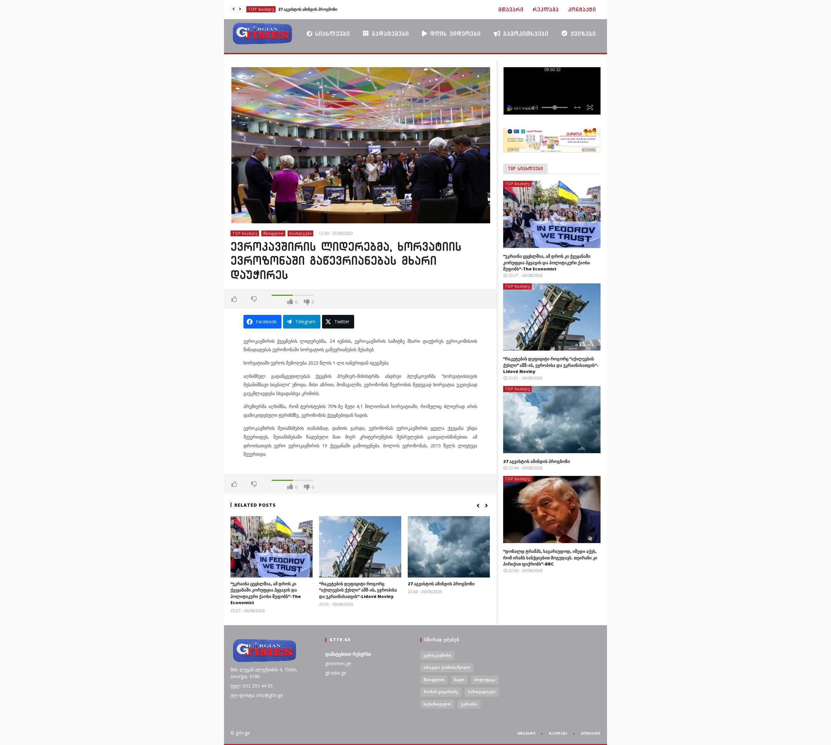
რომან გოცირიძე (441, 691)
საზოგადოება (482, 691)
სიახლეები (331, 33)
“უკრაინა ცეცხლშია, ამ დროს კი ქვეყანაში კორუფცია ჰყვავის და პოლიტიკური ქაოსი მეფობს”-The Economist (265, 593)
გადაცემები (389, 33)
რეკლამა (546, 9)
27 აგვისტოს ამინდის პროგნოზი (441, 584)
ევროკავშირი (438, 655)
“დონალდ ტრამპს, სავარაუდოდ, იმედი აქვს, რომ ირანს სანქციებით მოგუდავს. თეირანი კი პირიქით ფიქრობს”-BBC (327, 9)
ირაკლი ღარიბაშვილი (447, 667)
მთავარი (511, 9)
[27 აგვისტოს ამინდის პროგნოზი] (449, 546)
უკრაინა (469, 704)
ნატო (459, 679)
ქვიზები (582, 33)
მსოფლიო (273, 233)
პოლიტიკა (485, 679)
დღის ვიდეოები (454, 33)
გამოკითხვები (525, 33)
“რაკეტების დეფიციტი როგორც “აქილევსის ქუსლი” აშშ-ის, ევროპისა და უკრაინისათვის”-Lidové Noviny (358, 590)
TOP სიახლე (261, 9)
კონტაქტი (582, 9)
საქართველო (437, 704)
